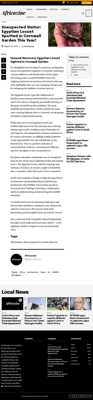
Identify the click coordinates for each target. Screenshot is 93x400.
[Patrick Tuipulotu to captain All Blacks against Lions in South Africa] (58, 303)
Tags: (76, 75)
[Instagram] (74, 396)
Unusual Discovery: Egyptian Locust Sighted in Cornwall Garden (79, 68)
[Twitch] (82, 396)
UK (49, 272)
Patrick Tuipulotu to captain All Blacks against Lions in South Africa (57, 374)
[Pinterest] (3, 71)
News (4, 22)
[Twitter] (3, 65)
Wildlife (55, 272)
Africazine (29, 46)
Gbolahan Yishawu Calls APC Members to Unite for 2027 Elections (78, 159)
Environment (33, 272)
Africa (22, 272)
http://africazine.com (33, 259)
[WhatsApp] (3, 77)
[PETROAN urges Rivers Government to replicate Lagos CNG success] (80, 303)
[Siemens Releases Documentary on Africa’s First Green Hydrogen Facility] (35, 303)
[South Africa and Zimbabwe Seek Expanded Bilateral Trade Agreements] (12, 303)
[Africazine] (16, 259)
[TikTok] (78, 396)
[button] (83, 13)
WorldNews (16, 275)
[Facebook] (3, 60)
